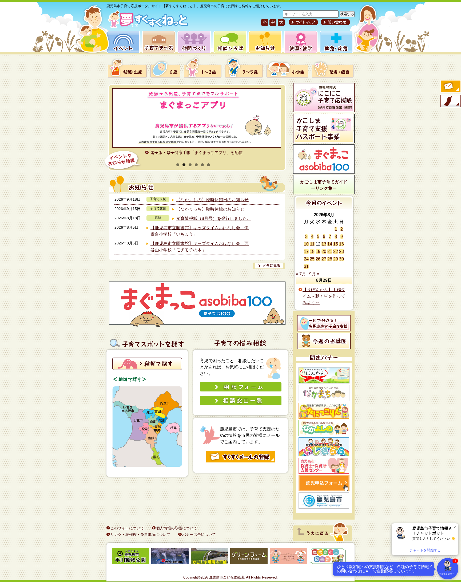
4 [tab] (196, 164)
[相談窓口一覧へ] (240, 404)
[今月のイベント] (324, 207)
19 (318, 251)
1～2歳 (202, 67)
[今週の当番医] (324, 341)
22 (335, 251)
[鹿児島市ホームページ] (324, 500)
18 (312, 251)
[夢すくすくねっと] (147, 26)
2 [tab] (183, 164)
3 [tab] (190, 164)
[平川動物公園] (130, 557)
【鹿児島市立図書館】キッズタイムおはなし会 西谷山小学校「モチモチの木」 (199, 246)
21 (329, 251)
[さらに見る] (269, 266)
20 (323, 251)
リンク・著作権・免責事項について (140, 534)
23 (341, 251)
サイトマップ (303, 22)
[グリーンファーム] (249, 557)
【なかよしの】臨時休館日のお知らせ (212, 199)
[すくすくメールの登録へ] (241, 461)
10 (306, 244)
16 (341, 244)
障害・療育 (331, 67)
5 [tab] (202, 164)
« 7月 (301, 274)
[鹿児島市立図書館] (328, 557)
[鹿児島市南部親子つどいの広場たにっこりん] (324, 411)
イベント (122, 42)
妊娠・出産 (128, 67)
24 (306, 259)
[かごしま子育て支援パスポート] (324, 128)
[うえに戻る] (322, 539)
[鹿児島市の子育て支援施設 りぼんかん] (324, 375)
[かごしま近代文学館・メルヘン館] (288, 557)
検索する (347, 14)
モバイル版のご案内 (450, 101)
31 (306, 266)
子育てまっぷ (157, 42)
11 (312, 244)
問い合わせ (334, 22)
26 (318, 259)
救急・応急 (336, 42)
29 (335, 259)
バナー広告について (199, 534)
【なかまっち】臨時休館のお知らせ (210, 209)
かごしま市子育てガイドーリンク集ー (323, 185)
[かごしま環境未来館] (209, 557)
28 (329, 259)
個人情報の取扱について (176, 528)
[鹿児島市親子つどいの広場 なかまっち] (324, 393)
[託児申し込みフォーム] (324, 483)
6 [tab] (208, 164)
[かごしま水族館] (170, 557)
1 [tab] (177, 164)
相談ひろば (229, 42)
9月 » (314, 274)
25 (312, 259)
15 (335, 244)
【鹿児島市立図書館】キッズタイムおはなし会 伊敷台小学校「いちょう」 (199, 230)
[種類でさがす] (147, 368)
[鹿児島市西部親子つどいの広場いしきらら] (324, 446)
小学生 (287, 67)
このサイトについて (127, 528)
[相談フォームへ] (240, 390)
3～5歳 (244, 67)
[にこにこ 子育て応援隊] (324, 97)
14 (329, 244)
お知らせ (264, 42)
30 (341, 259)
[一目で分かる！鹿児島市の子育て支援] (324, 323)
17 (306, 251)
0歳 (165, 67)
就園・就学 (299, 42)
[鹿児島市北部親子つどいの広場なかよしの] (324, 428)
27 (323, 259)
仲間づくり (194, 42)
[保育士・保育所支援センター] (324, 466)
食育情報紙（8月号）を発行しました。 (213, 218)
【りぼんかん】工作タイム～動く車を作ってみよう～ (324, 296)
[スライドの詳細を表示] (193, 118)
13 (323, 244)
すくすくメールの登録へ (450, 86)
